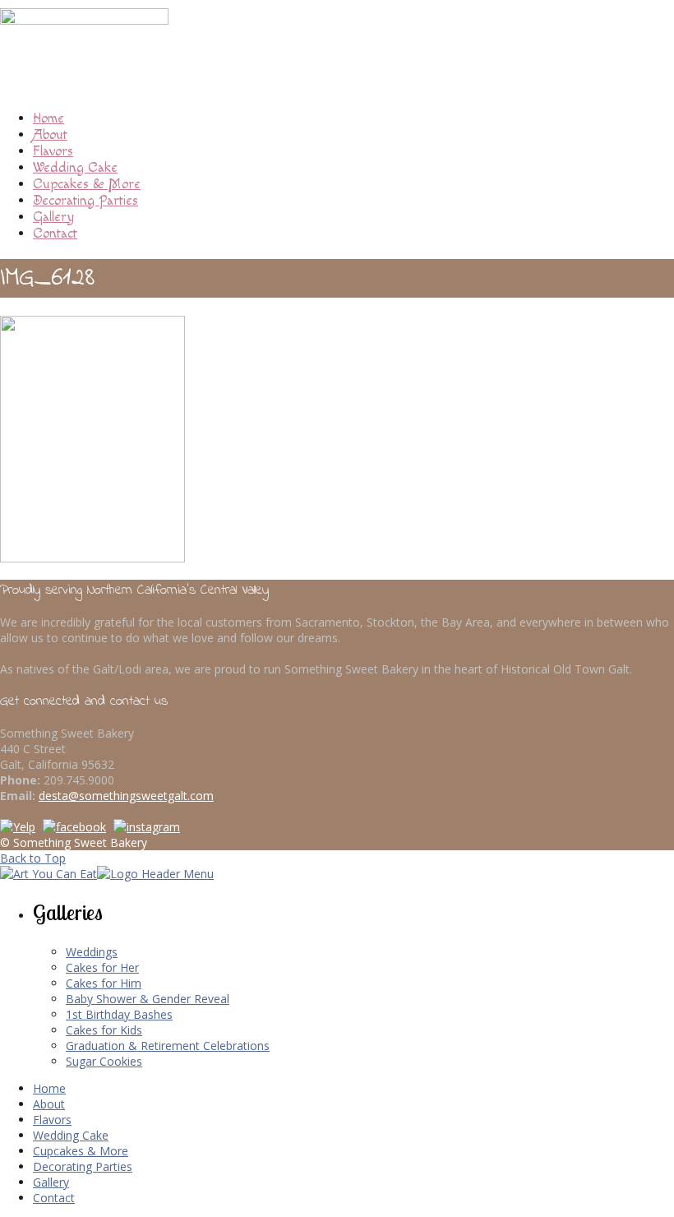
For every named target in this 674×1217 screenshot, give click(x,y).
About (50, 135)
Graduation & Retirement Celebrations (168, 1045)
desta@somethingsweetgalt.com (126, 795)
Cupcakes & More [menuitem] (80, 1151)
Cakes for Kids (104, 1030)
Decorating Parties (85, 200)
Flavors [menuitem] (52, 1119)
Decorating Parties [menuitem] (82, 1166)
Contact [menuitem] (54, 1197)
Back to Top (33, 858)
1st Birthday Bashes (119, 1014)
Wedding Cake (75, 168)
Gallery (53, 217)
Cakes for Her (102, 967)
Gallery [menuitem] (51, 1182)
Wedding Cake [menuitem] (70, 1135)
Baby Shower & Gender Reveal (147, 998)
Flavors (53, 151)
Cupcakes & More (87, 184)
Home (48, 118)
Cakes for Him (103, 983)
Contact (55, 233)
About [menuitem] (49, 1104)
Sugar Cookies (104, 1061)
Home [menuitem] (49, 1088)
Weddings (92, 952)
